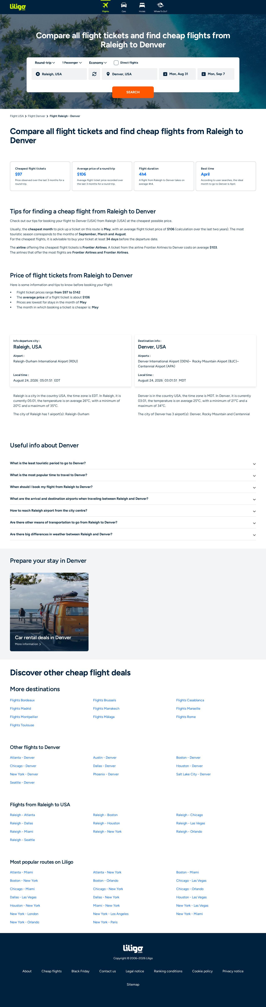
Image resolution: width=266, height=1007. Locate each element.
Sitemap (133, 984)
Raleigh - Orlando (189, 831)
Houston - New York (25, 905)
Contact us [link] (107, 971)
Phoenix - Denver (106, 774)
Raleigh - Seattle (22, 840)
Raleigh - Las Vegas (190, 823)
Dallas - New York (106, 897)
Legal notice (135, 971)
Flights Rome (186, 717)
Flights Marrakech (106, 708)
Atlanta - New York (107, 872)
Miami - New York (106, 905)
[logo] (18, 7)
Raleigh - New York (107, 831)
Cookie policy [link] (202, 971)
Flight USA (17, 116)
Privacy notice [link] (233, 971)
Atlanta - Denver (22, 758)
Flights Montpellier (24, 717)
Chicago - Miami (22, 889)
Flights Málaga (104, 717)
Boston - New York (24, 881)
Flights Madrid (20, 708)
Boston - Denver (188, 758)
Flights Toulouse (22, 725)
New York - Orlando (24, 922)
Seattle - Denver (22, 782)
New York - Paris (105, 922)
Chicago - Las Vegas (191, 881)
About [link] (27, 971)
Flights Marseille (188, 708)
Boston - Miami (187, 872)
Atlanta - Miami (21, 872)
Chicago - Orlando (189, 889)
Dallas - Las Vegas (23, 897)
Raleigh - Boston (105, 815)
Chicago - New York (108, 889)
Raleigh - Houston (106, 823)
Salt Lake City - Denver (193, 774)
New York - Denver (24, 774)
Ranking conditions (168, 971)
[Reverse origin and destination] (94, 74)
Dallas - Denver (104, 766)
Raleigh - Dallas (21, 823)
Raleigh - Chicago (189, 815)
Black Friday (80, 971)
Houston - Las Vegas (191, 897)
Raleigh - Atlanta (22, 815)
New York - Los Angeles (110, 914)
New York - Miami (189, 914)
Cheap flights (52, 971)
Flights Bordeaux (22, 700)
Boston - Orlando (105, 881)
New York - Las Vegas (192, 905)
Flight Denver (36, 116)
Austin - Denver (104, 758)
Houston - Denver (189, 766)
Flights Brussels (104, 700)
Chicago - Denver (23, 766)
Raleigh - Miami (21, 831)
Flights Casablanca (190, 700)
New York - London (24, 914)
